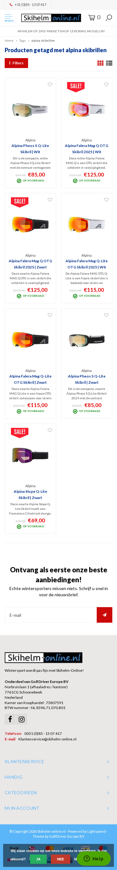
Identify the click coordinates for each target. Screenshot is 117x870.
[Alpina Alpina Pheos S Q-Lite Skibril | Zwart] (87, 340)
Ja (38, 859)
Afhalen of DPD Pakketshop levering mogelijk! (61, 31)
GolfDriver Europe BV (66, 836)
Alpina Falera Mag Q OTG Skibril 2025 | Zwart (30, 264)
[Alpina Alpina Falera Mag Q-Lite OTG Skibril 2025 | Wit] (87, 225)
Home (9, 40)
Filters (17, 63)
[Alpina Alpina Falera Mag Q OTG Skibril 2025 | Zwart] (30, 225)
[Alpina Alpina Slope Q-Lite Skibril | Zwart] (30, 455)
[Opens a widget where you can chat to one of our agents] (93, 859)
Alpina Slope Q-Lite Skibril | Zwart (30, 494)
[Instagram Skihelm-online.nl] (21, 719)
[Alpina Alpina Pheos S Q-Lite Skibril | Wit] (30, 109)
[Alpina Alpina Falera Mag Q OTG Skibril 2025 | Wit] (87, 109)
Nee (60, 859)
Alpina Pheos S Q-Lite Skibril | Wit (30, 148)
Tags (22, 40)
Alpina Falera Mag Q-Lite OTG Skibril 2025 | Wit (87, 264)
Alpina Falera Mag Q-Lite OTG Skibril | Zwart (30, 379)
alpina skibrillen (43, 40)
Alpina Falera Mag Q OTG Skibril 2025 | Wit (86, 148)
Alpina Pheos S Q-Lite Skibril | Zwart (86, 379)
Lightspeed (96, 831)
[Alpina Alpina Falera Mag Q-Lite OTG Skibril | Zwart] (30, 340)
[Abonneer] (104, 615)
